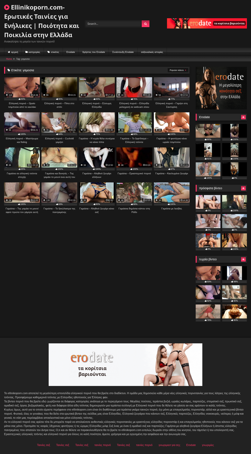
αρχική (14, 52)
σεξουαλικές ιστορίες (152, 52)
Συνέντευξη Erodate (123, 52)
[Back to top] (240, 444)
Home (9, 59)
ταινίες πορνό (102, 445)
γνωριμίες (208, 445)
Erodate (70, 52)
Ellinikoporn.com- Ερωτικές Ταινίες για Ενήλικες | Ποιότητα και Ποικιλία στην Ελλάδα (41, 21)
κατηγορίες (34, 52)
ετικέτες (55, 52)
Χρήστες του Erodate (93, 52)
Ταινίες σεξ (43, 445)
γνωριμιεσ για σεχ (169, 445)
